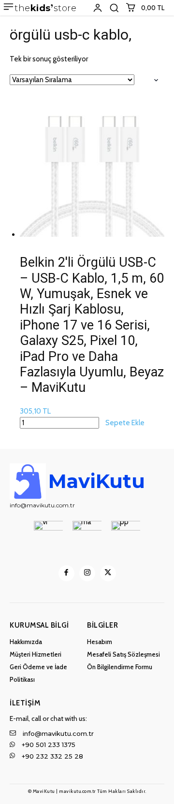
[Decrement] (17, 226)
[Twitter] (108, 573)
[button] (114, 7)
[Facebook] (66, 573)
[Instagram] (87, 573)
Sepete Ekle (125, 422)
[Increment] (156, 226)
